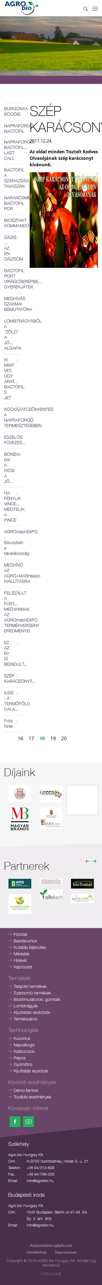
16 (20, 738)
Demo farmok (26, 1090)
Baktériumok (25, 940)
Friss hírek (8, 723)
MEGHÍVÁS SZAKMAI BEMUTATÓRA (12, 304)
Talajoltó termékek (30, 986)
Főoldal (20, 934)
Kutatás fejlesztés (30, 947)
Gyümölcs (23, 1064)
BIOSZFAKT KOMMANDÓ (12, 223)
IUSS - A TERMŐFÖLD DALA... (12, 700)
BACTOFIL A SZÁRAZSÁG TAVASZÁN (12, 177)
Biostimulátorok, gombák (37, 999)
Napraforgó (24, 1044)
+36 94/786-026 (40, 1174)
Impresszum (66, 1252)
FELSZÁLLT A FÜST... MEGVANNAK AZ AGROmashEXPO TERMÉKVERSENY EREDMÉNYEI (12, 611)
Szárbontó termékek (32, 992)
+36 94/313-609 (40, 1167)
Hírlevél (20, 960)
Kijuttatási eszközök (32, 1012)
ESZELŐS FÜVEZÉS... (12, 440)
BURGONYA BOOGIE (12, 111)
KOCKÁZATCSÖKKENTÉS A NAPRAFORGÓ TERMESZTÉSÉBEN (12, 417)
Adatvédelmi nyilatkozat (51, 1245)
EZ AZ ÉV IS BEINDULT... (12, 653)
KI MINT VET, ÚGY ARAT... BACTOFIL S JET (12, 378)
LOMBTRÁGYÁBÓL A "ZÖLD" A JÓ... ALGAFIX (12, 334)
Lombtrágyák (26, 1005)
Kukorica (22, 1038)
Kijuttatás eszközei (31, 1070)
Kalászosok (24, 1051)
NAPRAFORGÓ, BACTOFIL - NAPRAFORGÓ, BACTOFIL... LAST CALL (12, 142)
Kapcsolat (23, 966)
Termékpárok (26, 1018)
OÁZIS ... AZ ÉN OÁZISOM (12, 248)
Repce (20, 1057)
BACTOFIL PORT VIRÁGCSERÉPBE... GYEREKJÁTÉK (12, 278)
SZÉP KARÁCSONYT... (12, 678)
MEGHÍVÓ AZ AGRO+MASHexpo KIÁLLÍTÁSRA (12, 573)
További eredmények (32, 1096)
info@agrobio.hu (40, 1180)
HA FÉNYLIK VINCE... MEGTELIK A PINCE (12, 506)
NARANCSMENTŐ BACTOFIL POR (12, 203)
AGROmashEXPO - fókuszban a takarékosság (12, 542)
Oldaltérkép (36, 1252)
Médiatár (22, 953)
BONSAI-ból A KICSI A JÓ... (12, 468)
